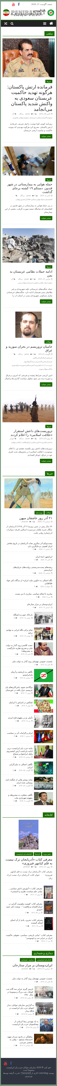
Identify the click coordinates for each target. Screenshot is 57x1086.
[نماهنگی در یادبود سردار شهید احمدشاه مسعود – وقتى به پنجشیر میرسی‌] (43, 1035)
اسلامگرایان (41, 358)
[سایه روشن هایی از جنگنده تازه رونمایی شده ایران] (43, 778)
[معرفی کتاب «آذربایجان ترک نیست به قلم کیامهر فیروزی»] (28, 821)
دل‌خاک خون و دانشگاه (23, 614)
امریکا (43, 361)
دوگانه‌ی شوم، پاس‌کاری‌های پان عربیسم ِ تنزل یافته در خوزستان (19, 688)
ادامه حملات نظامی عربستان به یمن (31, 273)
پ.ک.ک (45, 365)
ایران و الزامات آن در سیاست (20, 733)
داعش (33, 365)
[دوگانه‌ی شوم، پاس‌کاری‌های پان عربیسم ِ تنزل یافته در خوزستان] (43, 685)
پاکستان (45, 117)
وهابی (17, 199)
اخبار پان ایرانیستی (44, 960)
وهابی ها (20, 117)
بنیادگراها (30, 361)
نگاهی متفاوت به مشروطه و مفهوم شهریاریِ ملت (20, 796)
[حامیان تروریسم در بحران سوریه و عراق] (28, 313)
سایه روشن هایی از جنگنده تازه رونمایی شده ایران (19, 781)
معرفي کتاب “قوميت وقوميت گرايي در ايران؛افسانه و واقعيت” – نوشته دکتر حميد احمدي (24, 906)
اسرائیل (49, 358)
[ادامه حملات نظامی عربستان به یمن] (28, 230)
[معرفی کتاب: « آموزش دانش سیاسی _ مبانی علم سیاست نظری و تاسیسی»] (48, 887)
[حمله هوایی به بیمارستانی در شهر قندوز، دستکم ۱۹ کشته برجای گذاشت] (28, 148)
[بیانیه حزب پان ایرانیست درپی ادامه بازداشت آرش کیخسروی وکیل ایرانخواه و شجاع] (43, 746)
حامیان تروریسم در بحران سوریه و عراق (29, 348)
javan (27, 114)
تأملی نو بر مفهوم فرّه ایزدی (20, 717)
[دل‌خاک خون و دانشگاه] (43, 613)
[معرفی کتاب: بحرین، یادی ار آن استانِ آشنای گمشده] (48, 918)
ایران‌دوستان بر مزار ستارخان (39, 604)
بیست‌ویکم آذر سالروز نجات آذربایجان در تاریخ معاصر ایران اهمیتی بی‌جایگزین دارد (29, 545)
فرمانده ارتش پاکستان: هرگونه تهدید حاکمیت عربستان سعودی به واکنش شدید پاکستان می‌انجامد (29, 97)
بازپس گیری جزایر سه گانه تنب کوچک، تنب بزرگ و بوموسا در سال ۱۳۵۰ (19, 992)
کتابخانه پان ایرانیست (24, 854)
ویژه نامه (39, 512)
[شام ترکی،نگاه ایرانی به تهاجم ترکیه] (43, 628)
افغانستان (48, 199)
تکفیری (38, 365)
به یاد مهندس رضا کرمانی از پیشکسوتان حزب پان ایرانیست (25, 1023)
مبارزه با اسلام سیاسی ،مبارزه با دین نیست (33, 593)
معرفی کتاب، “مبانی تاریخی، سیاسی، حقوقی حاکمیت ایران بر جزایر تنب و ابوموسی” (29, 936)
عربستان (29, 282)
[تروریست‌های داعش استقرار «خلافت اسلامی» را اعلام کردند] (28, 396)
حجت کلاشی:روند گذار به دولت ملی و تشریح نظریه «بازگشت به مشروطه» (19, 648)
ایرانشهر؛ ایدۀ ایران (44, 556)
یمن (19, 282)
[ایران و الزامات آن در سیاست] (43, 731)
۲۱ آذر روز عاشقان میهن (35, 518)
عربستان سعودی (30, 117)
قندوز (22, 199)
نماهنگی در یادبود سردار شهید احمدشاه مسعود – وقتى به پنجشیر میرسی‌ (20, 1039)
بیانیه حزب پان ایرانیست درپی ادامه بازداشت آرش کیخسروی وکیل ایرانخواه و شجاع (19, 751)
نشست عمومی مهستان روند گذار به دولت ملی (32, 661)
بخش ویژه (47, 854)
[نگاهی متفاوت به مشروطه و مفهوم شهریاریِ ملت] (43, 793)
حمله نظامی (43, 282)
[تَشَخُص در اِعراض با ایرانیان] (43, 701)
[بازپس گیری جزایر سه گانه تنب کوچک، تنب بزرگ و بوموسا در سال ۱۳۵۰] (44, 987)
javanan (25, 521)
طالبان (27, 199)
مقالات (48, 342)
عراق (18, 365)
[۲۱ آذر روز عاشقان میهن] (28, 480)
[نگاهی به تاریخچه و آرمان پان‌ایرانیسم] (43, 670)
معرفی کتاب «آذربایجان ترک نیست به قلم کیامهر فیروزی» (29, 861)
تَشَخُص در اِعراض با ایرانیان (21, 702)
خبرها (49, 81)
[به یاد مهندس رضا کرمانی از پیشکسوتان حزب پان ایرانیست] (46, 1020)
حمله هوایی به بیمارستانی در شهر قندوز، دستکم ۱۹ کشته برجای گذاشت (29, 188)
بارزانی (37, 361)
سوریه (22, 365)
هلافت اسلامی (21, 442)
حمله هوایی (40, 199)
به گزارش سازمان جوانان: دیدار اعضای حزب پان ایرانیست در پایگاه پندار (20, 1008)
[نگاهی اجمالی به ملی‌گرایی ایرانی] (43, 763)
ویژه (14, 117)
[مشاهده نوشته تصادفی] (5, 23)
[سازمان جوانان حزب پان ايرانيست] (51, 23)
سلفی (39, 117)
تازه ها (37, 854)
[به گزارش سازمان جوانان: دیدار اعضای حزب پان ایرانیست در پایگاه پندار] (44, 1003)
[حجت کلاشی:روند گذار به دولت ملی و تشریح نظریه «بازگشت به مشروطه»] (43, 643)
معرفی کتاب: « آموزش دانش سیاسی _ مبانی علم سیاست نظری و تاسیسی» (25, 890)
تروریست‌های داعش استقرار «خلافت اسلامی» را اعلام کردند (31, 433)
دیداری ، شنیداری (27, 960)
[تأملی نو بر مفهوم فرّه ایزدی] (43, 716)
